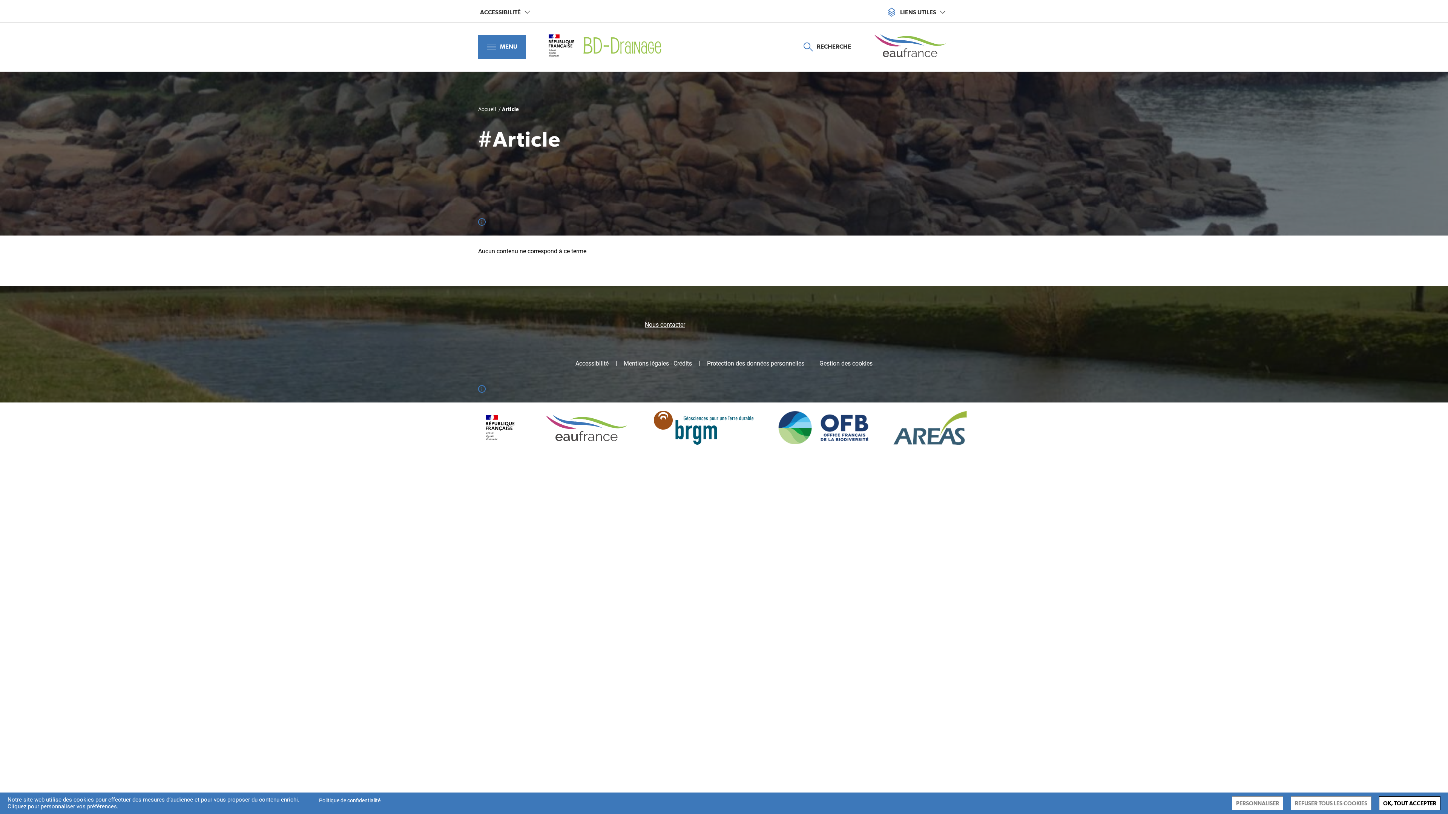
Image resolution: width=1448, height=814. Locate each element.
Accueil (487, 109)
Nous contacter (665, 324)
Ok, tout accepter (1409, 803)
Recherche (834, 46)
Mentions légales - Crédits (658, 364)
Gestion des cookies (846, 364)
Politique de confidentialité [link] (349, 800)
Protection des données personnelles (755, 364)
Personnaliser (1257, 803)
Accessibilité (500, 12)
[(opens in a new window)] (915, 47)
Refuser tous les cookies (1331, 803)
